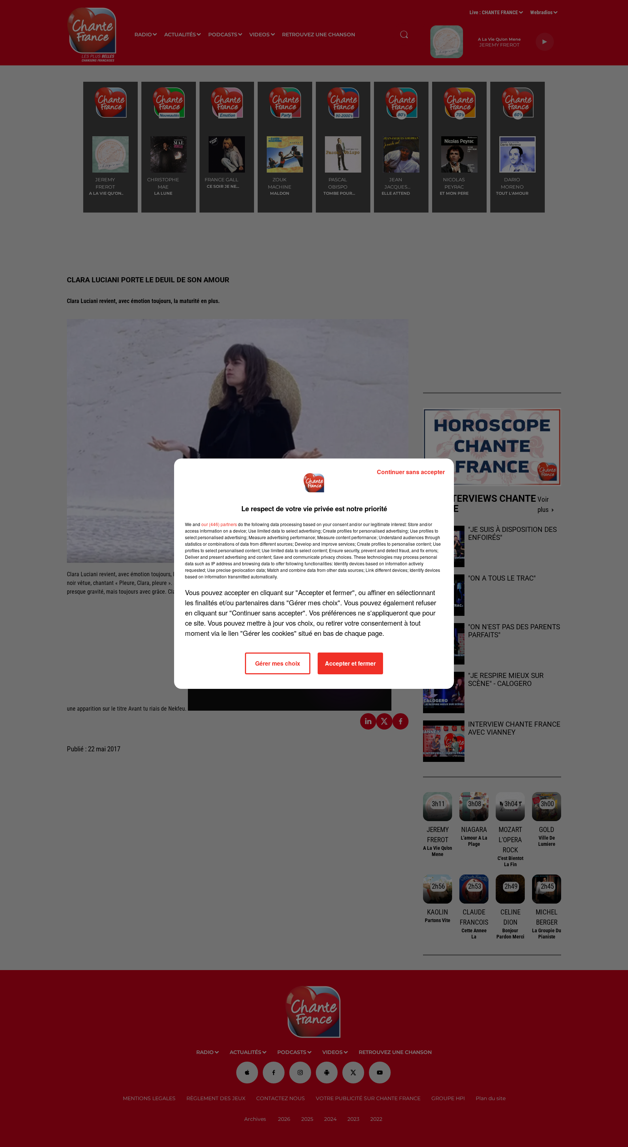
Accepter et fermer (350, 663)
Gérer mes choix (277, 663)
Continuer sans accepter (411, 472)
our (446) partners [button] (219, 524)
